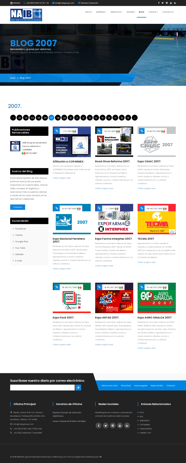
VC (100, 457)
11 (77, 117)
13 (90, 117)
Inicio (12, 77)
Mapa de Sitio (157, 385)
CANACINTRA (146, 428)
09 (64, 117)
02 (19, 117)
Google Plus (21, 241)
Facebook (20, 228)
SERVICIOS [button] (116, 12)
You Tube (20, 247)
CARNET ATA (145, 432)
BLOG (141, 12)
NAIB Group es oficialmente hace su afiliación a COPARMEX (34, 146)
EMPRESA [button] (100, 12)
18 (122, 117)
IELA (141, 416)
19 (128, 117)
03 (26, 117)
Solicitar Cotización (89, 3)
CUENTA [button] (152, 12)
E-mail (18, 260)
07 (51, 117)
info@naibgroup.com (64, 3)
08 (58, 117)
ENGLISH (16, 3)
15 (102, 117)
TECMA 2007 (146, 239)
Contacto (17, 207)
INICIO (88, 12)
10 (71, 117)
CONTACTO (168, 12)
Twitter (19, 235)
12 (83, 117)
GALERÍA (131, 12)
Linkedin (19, 254)
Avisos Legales (140, 385)
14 (96, 117)
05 (39, 117)
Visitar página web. (62, 178)
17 (115, 117)
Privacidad (126, 385)
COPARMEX (145, 424)
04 (32, 117)
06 (45, 117)
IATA (142, 412)
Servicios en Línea (110, 385)
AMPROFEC (145, 420)
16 (109, 117)
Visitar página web (62, 344)
